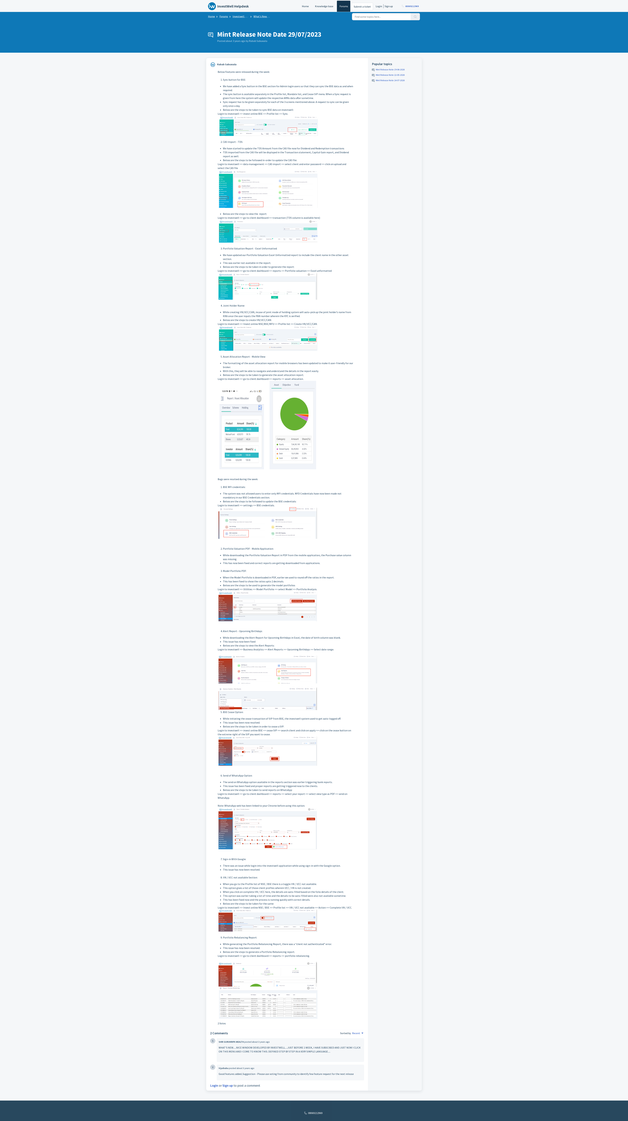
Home (305, 6)
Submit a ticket (362, 6)
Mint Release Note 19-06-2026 (390, 69)
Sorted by (345, 1033)
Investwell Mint (241, 16)
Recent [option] (356, 1033)
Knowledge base (324, 6)
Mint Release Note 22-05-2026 (390, 74)
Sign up (389, 6)
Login (379, 6)
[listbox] (357, 1033)
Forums (344, 6)
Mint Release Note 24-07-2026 (390, 80)
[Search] (415, 16)
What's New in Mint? (264, 16)
